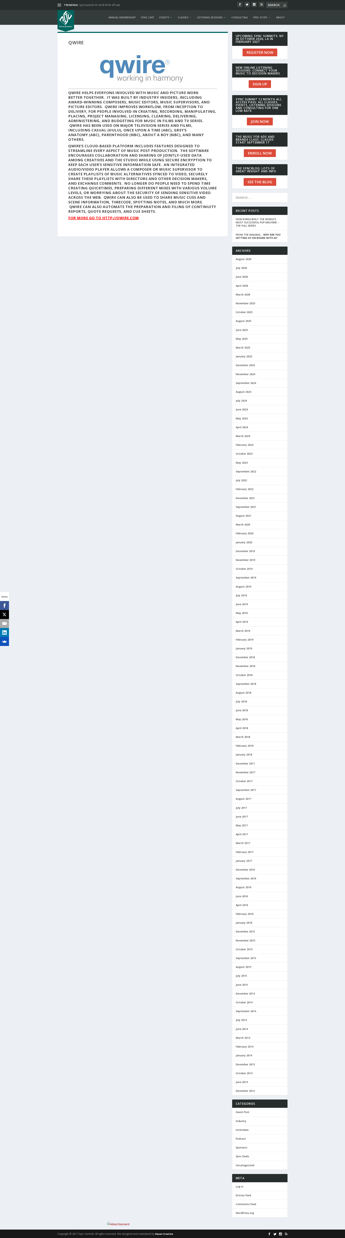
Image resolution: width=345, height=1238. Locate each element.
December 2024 (245, 365)
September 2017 (246, 790)
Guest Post (242, 1112)
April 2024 (242, 427)
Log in (239, 1186)
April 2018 (242, 728)
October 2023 (244, 453)
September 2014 (246, 1011)
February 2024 (244, 445)
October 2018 (244, 675)
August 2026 (243, 259)
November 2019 (245, 560)
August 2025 (243, 321)
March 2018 (243, 737)
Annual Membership (121, 17)
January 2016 (244, 922)
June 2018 (242, 710)
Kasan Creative (164, 1233)
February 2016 (244, 914)
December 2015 (245, 931)
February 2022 (244, 489)
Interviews (242, 1130)
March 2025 (243, 347)
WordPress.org (245, 1213)
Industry (241, 1121)
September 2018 (246, 684)
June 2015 (242, 984)
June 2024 (242, 409)
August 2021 (243, 515)
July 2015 (241, 975)
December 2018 (245, 657)
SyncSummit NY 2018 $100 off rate (99, 5)
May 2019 (242, 613)
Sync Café (147, 17)
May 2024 (242, 418)
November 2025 (245, 303)
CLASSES (183, 17)
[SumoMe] (4, 641)
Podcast (241, 1138)
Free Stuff (260, 17)
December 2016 (245, 869)
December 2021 (245, 498)
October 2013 (244, 1073)
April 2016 (242, 905)
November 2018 (245, 666)
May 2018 (242, 719)
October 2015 (244, 949)
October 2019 (244, 568)
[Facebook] (4, 605)
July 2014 (241, 1020)
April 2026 (242, 285)
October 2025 (244, 312)
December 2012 (245, 1091)
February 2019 (244, 639)
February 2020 (244, 533)
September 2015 (246, 958)
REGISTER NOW (260, 52)
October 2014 (244, 1002)
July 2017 (241, 807)
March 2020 (243, 524)
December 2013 (245, 1064)
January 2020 (244, 542)
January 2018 (244, 754)
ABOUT (280, 17)
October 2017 (244, 781)
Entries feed (243, 1195)
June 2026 (242, 276)
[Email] (4, 623)
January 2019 (244, 648)
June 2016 (242, 896)
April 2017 (242, 834)
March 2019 (243, 630)
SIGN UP (260, 84)
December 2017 (245, 763)
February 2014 (244, 1046)
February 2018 (244, 745)
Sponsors (241, 1147)
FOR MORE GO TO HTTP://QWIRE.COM (103, 217)
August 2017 (243, 798)
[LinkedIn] (4, 632)
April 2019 (242, 621)
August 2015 (243, 967)
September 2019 (246, 577)
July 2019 (241, 595)
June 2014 (242, 1029)
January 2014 (244, 1055)
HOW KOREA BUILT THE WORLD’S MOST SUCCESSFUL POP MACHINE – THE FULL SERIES (257, 222)
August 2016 (243, 887)
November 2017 (245, 772)
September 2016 (246, 878)
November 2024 (245, 374)
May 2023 (242, 462)
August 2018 (243, 692)
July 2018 (241, 701)
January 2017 (244, 860)
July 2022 (241, 480)
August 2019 (243, 586)
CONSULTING (239, 17)
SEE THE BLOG (260, 181)
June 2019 (242, 604)
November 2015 (245, 940)
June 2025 (242, 330)
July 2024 (241, 400)
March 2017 (243, 843)
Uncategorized (245, 1165)
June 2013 (242, 1082)
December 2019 (245, 551)
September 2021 (246, 507)
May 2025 (242, 338)
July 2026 (241, 268)
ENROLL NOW (260, 153)
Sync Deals (242, 1156)
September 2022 (246, 471)
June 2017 (242, 816)
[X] (4, 614)
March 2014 (243, 1037)
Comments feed (246, 1204)
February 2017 (244, 852)
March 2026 (243, 294)
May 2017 (242, 825)
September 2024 (246, 383)
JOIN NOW (260, 121)
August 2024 (243, 391)
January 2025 (244, 356)
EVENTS (164, 17)
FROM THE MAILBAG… (258, 236)
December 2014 (245, 993)
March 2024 (243, 436)
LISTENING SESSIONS (210, 17)
